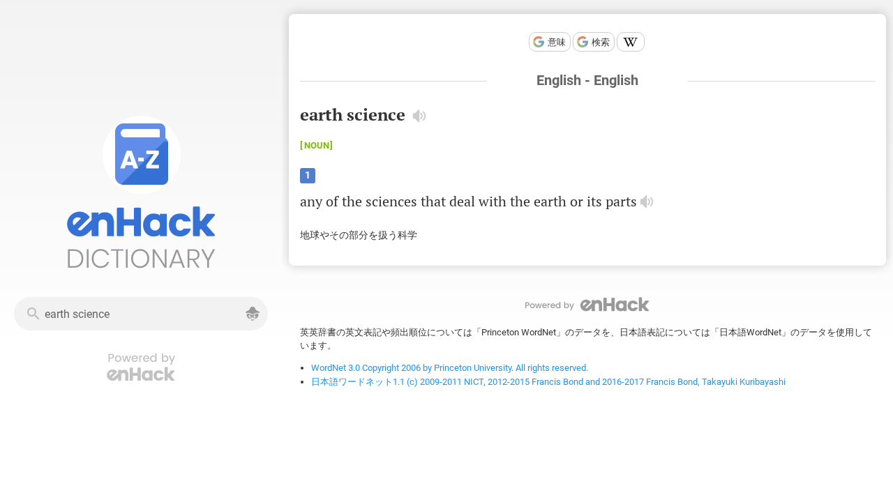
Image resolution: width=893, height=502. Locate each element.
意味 (557, 42)
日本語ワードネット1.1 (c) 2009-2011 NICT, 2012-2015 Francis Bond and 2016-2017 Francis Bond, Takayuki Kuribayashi (548, 381)
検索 (601, 42)
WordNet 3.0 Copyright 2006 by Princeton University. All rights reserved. (449, 368)
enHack (587, 304)
